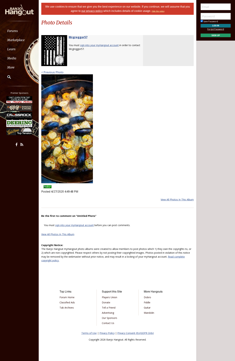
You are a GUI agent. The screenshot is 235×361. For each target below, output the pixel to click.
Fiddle (147, 302)
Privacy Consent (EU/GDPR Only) (135, 333)
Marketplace (16, 40)
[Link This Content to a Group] (47, 185)
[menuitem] (19, 30)
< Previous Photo (52, 72)
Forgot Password (215, 29)
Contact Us (108, 323)
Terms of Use (89, 333)
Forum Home (67, 297)
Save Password (210, 21)
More (10, 67)
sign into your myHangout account (99, 45)
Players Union (109, 297)
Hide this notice (158, 11)
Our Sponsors (109, 318)
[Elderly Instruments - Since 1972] (19, 108)
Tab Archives (67, 307)
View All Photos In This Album (177, 199)
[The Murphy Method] (19, 100)
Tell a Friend (108, 307)
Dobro (147, 297)
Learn (11, 49)
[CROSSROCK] (19, 116)
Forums (12, 31)
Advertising (108, 312)
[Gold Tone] (19, 132)
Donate (106, 302)
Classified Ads (67, 302)
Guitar (147, 307)
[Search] (7, 77)
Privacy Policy (107, 333)
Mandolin (149, 312)
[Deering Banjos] (19, 124)
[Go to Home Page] (19, 10)
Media (11, 58)
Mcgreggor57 (78, 37)
